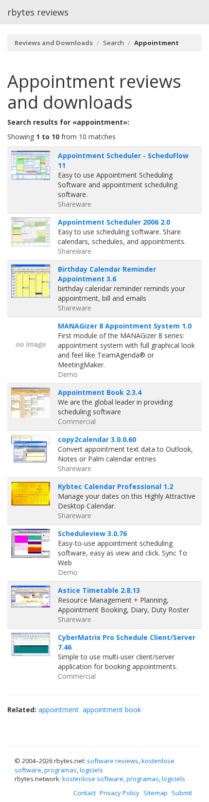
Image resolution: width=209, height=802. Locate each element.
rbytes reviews (38, 12)
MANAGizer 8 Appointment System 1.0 (125, 325)
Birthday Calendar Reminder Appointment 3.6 (107, 273)
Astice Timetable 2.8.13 (99, 590)
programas (60, 770)
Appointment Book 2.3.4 (99, 392)
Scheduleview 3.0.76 (92, 533)
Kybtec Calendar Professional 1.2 (115, 486)
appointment (58, 709)
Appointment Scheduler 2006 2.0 (114, 222)
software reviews (113, 760)
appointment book (112, 709)
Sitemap (155, 792)
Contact (84, 792)
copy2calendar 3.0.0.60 (97, 439)
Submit (182, 792)
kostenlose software (92, 778)
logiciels (91, 770)
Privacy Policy (119, 792)
